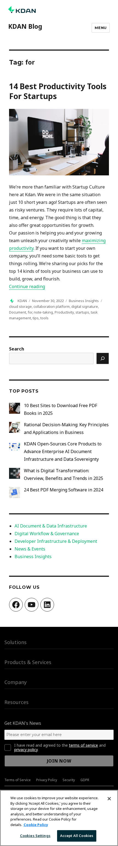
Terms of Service (17, 780)
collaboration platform (51, 306)
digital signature (84, 306)
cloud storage (20, 306)
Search (16, 349)
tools (44, 317)
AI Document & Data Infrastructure (51, 526)
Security (69, 780)
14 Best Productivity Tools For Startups (57, 91)
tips (36, 317)
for (30, 312)
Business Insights (84, 300)
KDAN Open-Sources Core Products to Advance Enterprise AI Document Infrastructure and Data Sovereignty (63, 451)
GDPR (84, 780)
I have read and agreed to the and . (60, 747)
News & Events (30, 549)
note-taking (43, 312)
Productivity (64, 312)
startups (82, 312)
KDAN (22, 300)
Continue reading (27, 286)
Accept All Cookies (76, 835)
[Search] (102, 358)
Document (17, 312)
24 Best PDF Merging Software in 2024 (63, 490)
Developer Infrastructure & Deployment (56, 541)
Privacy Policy (46, 780)
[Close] (109, 799)
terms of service (83, 745)
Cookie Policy (36, 824)
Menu (100, 27)
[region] (59, 818)
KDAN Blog (25, 26)
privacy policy (26, 749)
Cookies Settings (35, 835)
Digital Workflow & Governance (47, 534)
